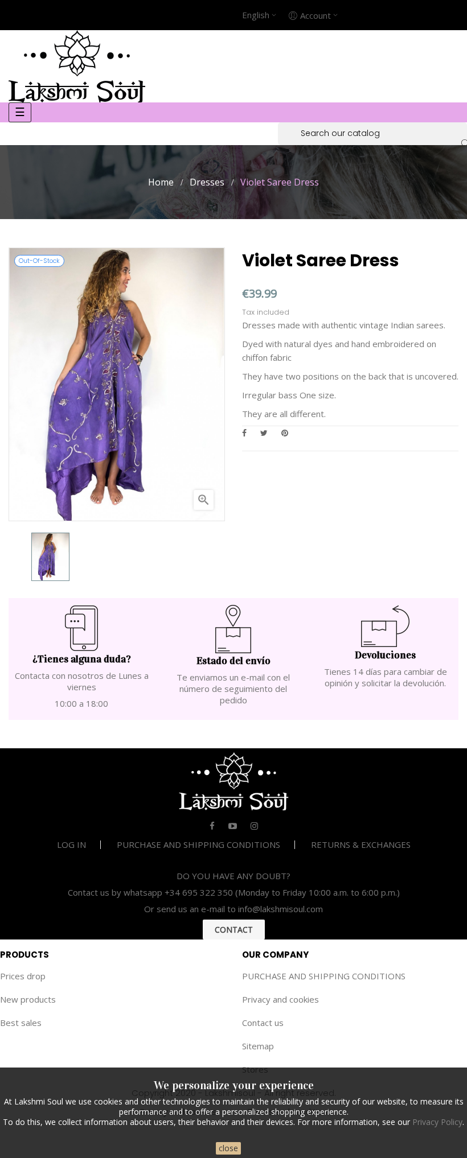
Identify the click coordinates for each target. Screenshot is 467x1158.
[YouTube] (232, 825)
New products (28, 999)
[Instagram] (254, 825)
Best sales (21, 1022)
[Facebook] (212, 825)
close (228, 1148)
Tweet (264, 432)
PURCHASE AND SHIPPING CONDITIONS (198, 844)
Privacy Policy (437, 1121)
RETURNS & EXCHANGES (361, 844)
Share (244, 432)
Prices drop (23, 976)
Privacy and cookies (280, 999)
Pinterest (284, 432)
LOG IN (71, 844)
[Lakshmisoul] (77, 65)
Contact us (263, 1022)
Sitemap (258, 1046)
